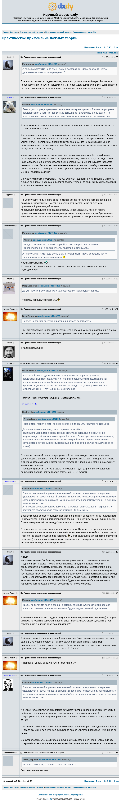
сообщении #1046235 (49, 286)
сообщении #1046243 (45, 412)
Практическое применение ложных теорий (39, 38)
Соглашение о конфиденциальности (53, 795)
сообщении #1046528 (42, 600)
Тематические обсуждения (31, 787)
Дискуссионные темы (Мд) (84, 787)
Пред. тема (102, 53)
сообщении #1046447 (42, 488)
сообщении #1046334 (42, 104)
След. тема (113, 53)
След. (116, 47)
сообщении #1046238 (49, 419)
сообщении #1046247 (44, 240)
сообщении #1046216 (48, 371)
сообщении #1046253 (46, 64)
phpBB (49, 799)
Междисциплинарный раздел (58, 787)
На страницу (89, 47)
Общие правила (76, 795)
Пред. (98, 47)
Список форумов (10, 787)
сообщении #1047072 (50, 760)
